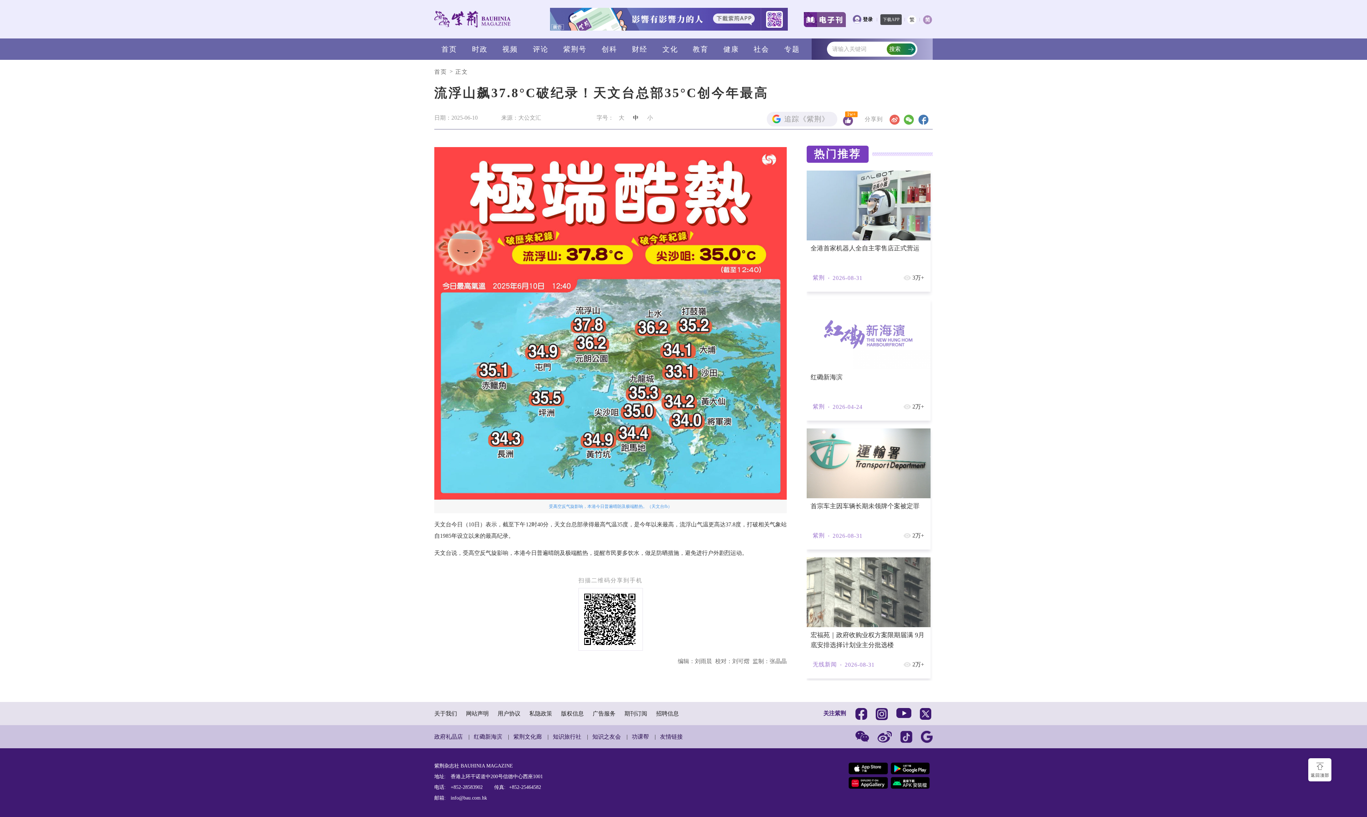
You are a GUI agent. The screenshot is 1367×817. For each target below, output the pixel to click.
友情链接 (671, 737)
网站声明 (477, 714)
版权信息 (572, 714)
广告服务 (604, 714)
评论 (541, 49)
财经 (640, 49)
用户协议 (509, 714)
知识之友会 (606, 737)
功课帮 (640, 737)
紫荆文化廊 (527, 737)
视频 (510, 49)
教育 (700, 49)
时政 (480, 49)
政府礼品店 (448, 737)
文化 (670, 49)
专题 (792, 49)
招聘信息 (667, 714)
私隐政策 (540, 714)
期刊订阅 (635, 714)
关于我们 (445, 714)
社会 (761, 49)
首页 (449, 49)
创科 (609, 49)
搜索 (895, 49)
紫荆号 (575, 49)
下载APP (891, 19)
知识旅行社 (567, 737)
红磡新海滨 (488, 737)
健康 (731, 49)
